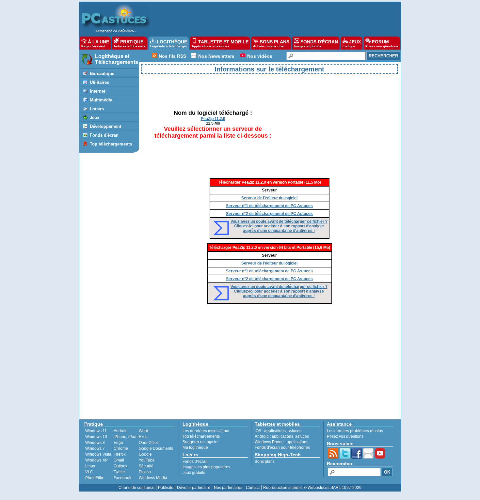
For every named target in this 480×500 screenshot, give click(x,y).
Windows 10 (96, 436)
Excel (144, 436)
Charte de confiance (136, 487)
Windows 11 (96, 431)
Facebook (122, 478)
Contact (253, 487)
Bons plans (265, 461)
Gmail (119, 460)
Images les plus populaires (206, 467)
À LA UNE (95, 43)
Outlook (120, 466)
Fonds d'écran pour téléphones (282, 447)
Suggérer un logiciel (200, 442)
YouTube (147, 460)
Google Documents (156, 448)
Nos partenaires (228, 487)
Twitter (119, 472)
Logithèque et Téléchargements (116, 59)
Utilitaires (99, 82)
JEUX (352, 43)
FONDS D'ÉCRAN (316, 43)
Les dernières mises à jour (206, 431)
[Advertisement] (272, 18)
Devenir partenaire (193, 487)
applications (275, 431)
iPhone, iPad (125, 436)
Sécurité (146, 466)
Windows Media (153, 478)
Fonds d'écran (104, 135)
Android (121, 431)
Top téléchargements (111, 144)
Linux (90, 466)
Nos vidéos (259, 56)
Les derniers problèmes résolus (355, 431)
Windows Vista (98, 454)
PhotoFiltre (94, 478)
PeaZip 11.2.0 (213, 118)
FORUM (382, 43)
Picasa (145, 472)
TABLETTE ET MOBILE (220, 43)
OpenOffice (149, 442)
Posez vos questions (345, 436)
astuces (294, 431)
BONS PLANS (271, 43)
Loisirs (97, 108)
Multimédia (101, 100)
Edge (118, 442)
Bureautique (102, 73)
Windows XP (96, 460)
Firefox (120, 454)
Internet (97, 91)
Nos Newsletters (216, 56)
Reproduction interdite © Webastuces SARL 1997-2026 (312, 487)
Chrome (121, 448)
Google (145, 454)
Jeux (94, 117)
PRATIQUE (130, 43)
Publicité (165, 487)
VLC (89, 472)
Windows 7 (95, 448)
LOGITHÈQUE (168, 43)
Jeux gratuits (194, 472)
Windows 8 (95, 442)
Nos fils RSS (172, 56)
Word (143, 431)
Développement (105, 126)
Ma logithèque (195, 447)
